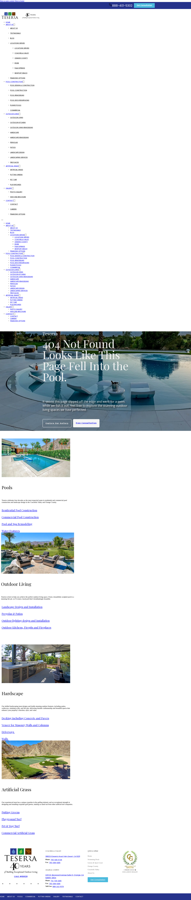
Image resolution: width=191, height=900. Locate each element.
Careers (13, 209)
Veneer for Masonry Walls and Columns (25, 725)
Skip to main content (7, 1)
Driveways (8, 732)
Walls (5, 739)
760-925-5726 (56, 860)
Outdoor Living (12, 114)
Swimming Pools (93, 859)
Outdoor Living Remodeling (21, 127)
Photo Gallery (16, 192)
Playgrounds (15, 184)
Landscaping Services (19, 157)
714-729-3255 (56, 881)
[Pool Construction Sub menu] (23, 82)
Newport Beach (21, 73)
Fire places (14, 162)
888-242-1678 (58, 887)
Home (8, 22)
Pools (7, 487)
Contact (9, 200)
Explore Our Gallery (57, 423)
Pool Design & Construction (22, 85)
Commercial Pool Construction (20, 517)
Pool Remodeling (17, 95)
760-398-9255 (54, 863)
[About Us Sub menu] (14, 24)
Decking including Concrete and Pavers (25, 718)
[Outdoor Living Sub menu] (19, 114)
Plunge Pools (15, 105)
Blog (12, 38)
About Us (9, 24)
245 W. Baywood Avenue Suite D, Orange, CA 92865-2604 (64, 876)
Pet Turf (13, 180)
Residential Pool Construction (19, 510)
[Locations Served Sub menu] (123, 43)
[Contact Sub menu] (14, 200)
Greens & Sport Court (95, 863)
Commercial (15, 110)
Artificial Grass (12, 166)
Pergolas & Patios (12, 613)
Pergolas (14, 142)
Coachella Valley (22, 53)
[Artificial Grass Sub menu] (19, 166)
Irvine (17, 63)
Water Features (11, 531)
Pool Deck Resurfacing (19, 100)
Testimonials (15, 33)
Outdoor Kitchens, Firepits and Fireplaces (26, 627)
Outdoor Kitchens (18, 122)
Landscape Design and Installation (22, 607)
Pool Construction (14, 82)
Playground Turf (11, 819)
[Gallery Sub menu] (13, 188)
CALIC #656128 (21, 876)
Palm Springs (20, 68)
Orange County (21, 58)
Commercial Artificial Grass (18, 833)
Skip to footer (19, 1)
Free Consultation (86, 423)
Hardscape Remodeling (19, 137)
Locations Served (17, 43)
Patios (13, 147)
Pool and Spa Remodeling (17, 524)
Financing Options (17, 78)
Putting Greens (16, 175)
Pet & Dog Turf (11, 826)
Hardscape (14, 132)
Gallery (9, 188)
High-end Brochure (18, 197)
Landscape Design (17, 152)
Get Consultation (144, 5)
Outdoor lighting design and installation (26, 620)
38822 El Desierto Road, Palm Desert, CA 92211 (62, 856)
